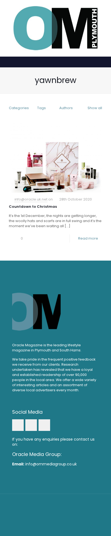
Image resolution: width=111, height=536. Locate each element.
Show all (95, 107)
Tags (41, 107)
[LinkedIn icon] (55, 517)
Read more (88, 238)
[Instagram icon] (63, 517)
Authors (66, 107)
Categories (19, 107)
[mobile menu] (103, 10)
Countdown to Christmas (33, 206)
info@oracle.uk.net (31, 199)
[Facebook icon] (48, 517)
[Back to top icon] (55, 505)
